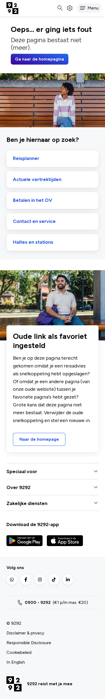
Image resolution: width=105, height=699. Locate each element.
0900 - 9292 (38, 602)
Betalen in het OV (32, 200)
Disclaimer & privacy (25, 633)
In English (15, 662)
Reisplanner (26, 158)
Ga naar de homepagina (39, 59)
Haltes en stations (33, 242)
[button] (89, 8)
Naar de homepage (39, 439)
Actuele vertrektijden (37, 179)
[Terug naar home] (12, 8)
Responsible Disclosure (28, 642)
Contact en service (34, 221)
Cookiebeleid (19, 652)
